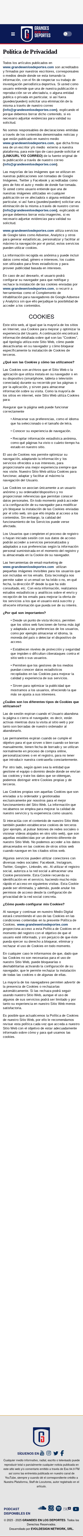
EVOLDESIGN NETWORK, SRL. (52, 1529)
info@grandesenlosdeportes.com (30, 110)
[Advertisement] (41, 1233)
